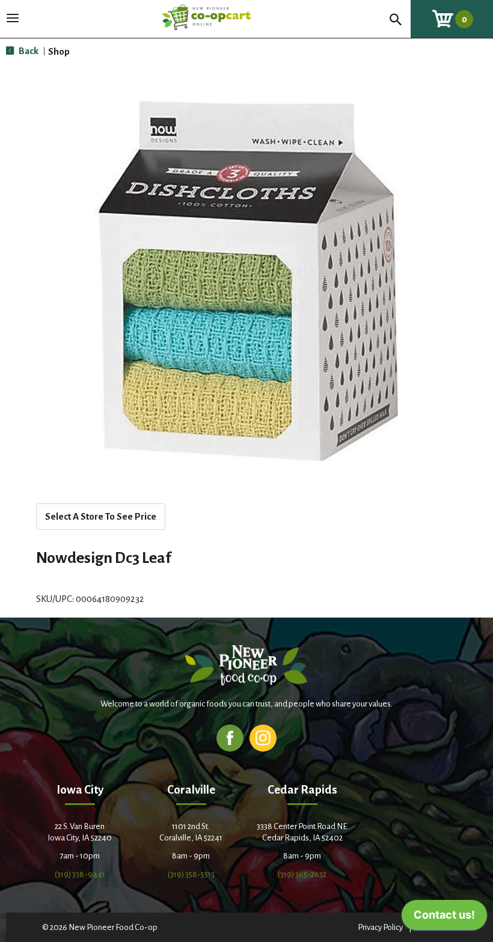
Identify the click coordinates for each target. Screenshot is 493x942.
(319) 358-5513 (191, 874)
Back (27, 51)
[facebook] (229, 737)
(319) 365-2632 (302, 874)
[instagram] (263, 737)
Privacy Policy (380, 927)
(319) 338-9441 (80, 874)
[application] (444, 918)
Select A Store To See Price (100, 516)
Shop (59, 51)
